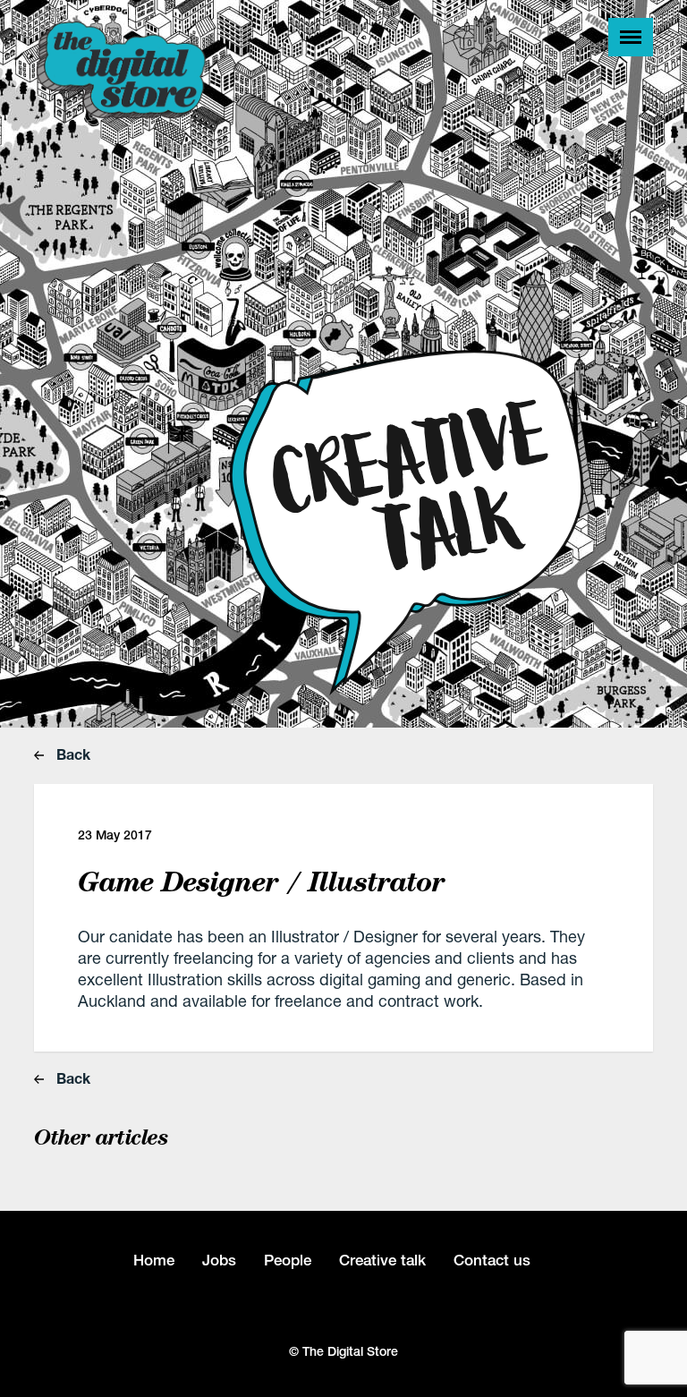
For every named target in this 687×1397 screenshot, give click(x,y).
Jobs (219, 1260)
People (287, 1260)
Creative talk (382, 1260)
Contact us (492, 1260)
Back (71, 753)
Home (153, 1260)
